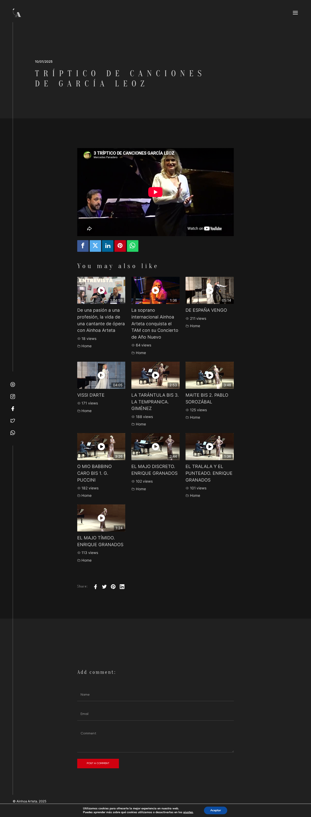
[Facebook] (83, 246)
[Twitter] (95, 246)
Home (86, 346)
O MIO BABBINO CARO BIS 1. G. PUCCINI (94, 473)
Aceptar (215, 810)
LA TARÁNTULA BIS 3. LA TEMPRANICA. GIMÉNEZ (155, 401)
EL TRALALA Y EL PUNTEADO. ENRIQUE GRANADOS (209, 473)
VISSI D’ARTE (91, 395)
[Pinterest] (113, 586)
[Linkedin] (107, 246)
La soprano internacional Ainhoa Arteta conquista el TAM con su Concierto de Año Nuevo (154, 323)
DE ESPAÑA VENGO (206, 310)
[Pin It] (120, 246)
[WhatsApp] (132, 246)
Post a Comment (98, 763)
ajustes (188, 812)
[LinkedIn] (122, 586)
